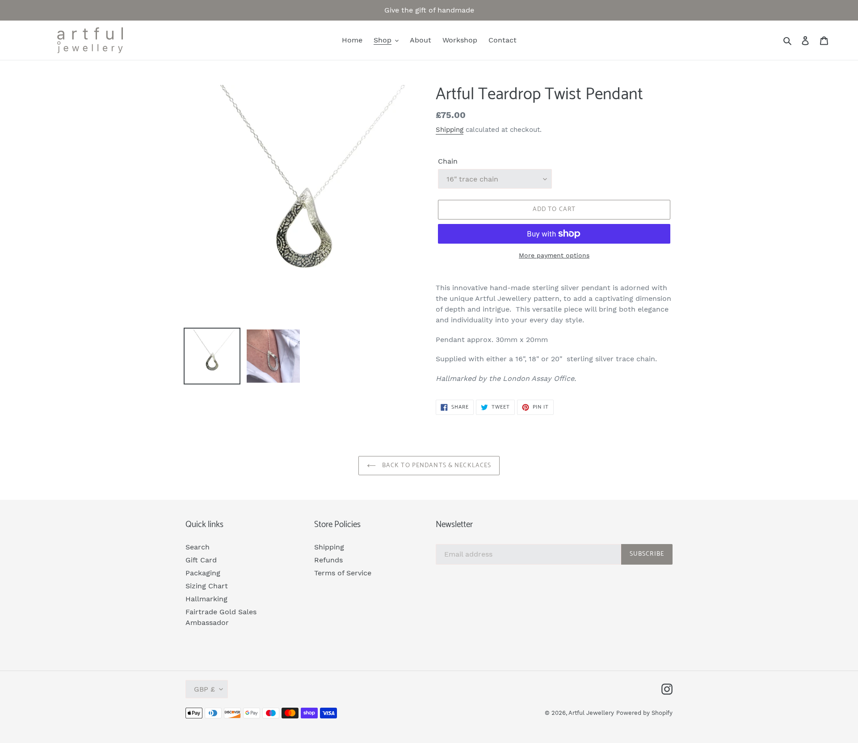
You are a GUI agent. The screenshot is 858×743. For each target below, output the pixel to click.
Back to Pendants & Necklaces (435, 465)
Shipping (449, 130)
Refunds (328, 560)
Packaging (202, 573)
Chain (448, 161)
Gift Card (201, 560)
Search (197, 547)
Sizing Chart (206, 586)
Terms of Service (342, 573)
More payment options (554, 255)
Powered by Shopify (644, 712)
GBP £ (204, 689)
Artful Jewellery (591, 712)
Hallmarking (206, 599)
